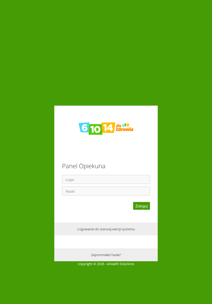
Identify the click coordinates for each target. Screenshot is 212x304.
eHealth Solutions (120, 263)
